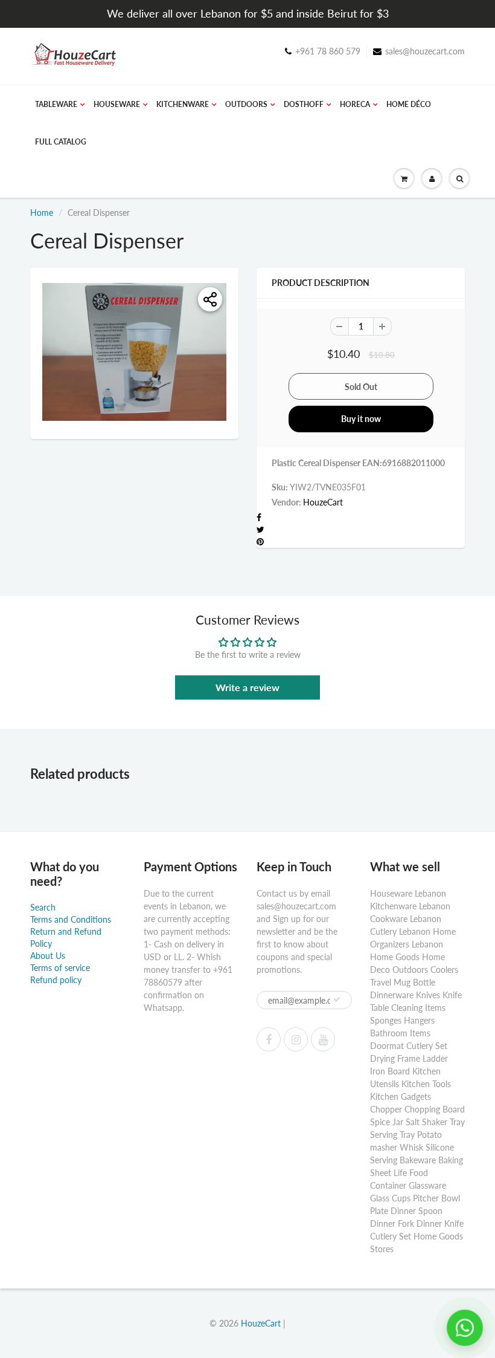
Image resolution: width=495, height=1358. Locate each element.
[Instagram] (296, 1039)
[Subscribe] (337, 999)
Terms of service (60, 968)
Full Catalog (60, 141)
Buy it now (361, 419)
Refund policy (55, 980)
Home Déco (408, 104)
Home (41, 212)
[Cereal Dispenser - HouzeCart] (134, 352)
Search (43, 907)
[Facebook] (269, 1039)
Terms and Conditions (70, 919)
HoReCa (355, 104)
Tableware (56, 104)
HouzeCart (323, 502)
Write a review (247, 687)
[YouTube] (323, 1039)
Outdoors (246, 104)
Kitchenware (182, 104)
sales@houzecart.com (425, 51)
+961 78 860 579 (327, 51)
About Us (47, 955)
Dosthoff (304, 104)
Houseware (117, 104)
